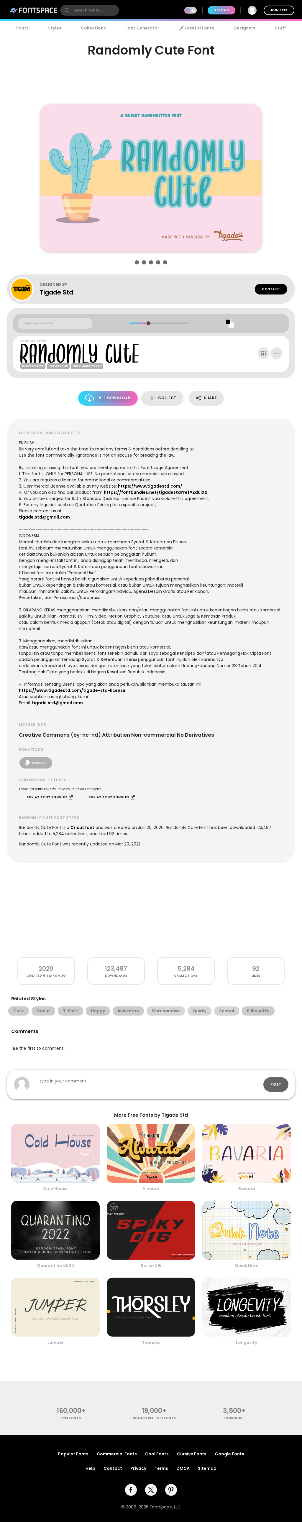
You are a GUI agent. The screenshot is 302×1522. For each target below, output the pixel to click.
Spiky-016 (151, 1265)
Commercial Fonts (117, 1454)
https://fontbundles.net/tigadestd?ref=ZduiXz (155, 492)
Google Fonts (229, 1454)
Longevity (246, 1342)
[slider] (148, 323)
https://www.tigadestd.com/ (150, 486)
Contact (271, 289)
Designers (244, 28)
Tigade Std (56, 292)
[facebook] (131, 1490)
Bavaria (246, 1189)
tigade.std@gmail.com (44, 517)
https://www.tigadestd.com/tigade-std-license (72, 690)
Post (275, 1084)
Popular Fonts (73, 1454)
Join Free (279, 10)
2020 (46, 968)
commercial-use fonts (154, 1418)
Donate (39, 763)
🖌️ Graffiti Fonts (196, 28)
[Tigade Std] (25, 289)
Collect (167, 397)
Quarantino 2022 (55, 1265)
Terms (161, 1468)
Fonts (22, 28)
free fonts (71, 1418)
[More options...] (277, 353)
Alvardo (151, 1189)
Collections (93, 28)
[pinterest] (171, 1490)
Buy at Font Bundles (47, 797)
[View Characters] (264, 353)
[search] (89, 10)
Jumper (55, 1342)
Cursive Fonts (191, 1454)
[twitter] (151, 1490)
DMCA (183, 1468)
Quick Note (247, 1265)
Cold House (55, 1189)
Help (90, 1468)
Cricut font (82, 827)
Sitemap (207, 1468)
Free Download (113, 397)
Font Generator (142, 28)
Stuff (280, 28)
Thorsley (151, 1342)
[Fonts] (33, 10)
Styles (54, 28)
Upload (221, 10)
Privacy (138, 1468)
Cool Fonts (157, 1454)
